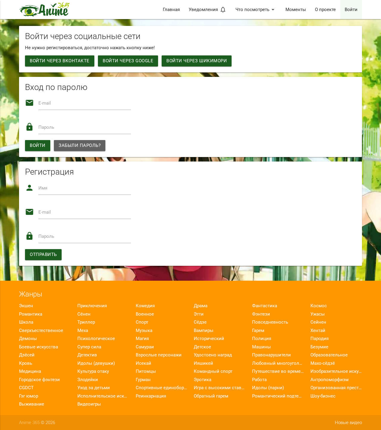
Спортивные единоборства (161, 387)
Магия (142, 338)
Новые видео (348, 422)
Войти (351, 9)
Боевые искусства (38, 347)
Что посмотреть (256, 9)
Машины (261, 347)
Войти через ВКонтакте (60, 60)
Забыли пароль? (80, 145)
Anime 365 (29, 422)
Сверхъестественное (41, 330)
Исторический (209, 338)
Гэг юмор (28, 396)
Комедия (145, 305)
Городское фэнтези (39, 379)
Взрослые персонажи (159, 355)
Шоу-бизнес (322, 396)
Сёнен (83, 314)
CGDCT (26, 387)
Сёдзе (200, 322)
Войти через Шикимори (196, 60)
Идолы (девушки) (96, 363)
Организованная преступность (336, 387)
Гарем (258, 330)
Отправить (43, 254)
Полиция (261, 338)
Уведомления (208, 9)
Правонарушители (271, 355)
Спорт (142, 322)
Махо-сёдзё (322, 363)
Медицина (30, 371)
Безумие (319, 347)
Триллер (86, 322)
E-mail (44, 103)
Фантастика (264, 305)
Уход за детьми (93, 387)
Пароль (46, 127)
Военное (145, 314)
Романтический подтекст (278, 396)
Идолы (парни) (268, 387)
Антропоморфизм (329, 379)
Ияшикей (203, 363)
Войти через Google (128, 60)
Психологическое (96, 338)
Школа (26, 322)
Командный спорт (213, 371)
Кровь (25, 363)
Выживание (31, 404)
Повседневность (270, 322)
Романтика (30, 314)
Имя (42, 188)
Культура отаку (93, 371)
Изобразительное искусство (336, 371)
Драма (200, 305)
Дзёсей (27, 355)
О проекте (325, 9)
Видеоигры (89, 404)
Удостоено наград (213, 355)
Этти (199, 314)
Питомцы (146, 371)
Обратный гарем (211, 396)
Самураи (145, 347)
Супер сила (89, 347)
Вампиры (203, 330)
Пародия (319, 338)
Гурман (143, 379)
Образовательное (329, 355)
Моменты (295, 9)
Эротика (202, 379)
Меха (82, 330)
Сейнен (318, 322)
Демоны (28, 338)
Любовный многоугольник (278, 363)
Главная (171, 9)
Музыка (144, 330)
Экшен (26, 305)
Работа (259, 379)
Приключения (92, 305)
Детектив (87, 355)
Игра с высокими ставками (219, 387)
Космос (318, 305)
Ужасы (317, 314)
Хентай (317, 330)
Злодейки (87, 379)
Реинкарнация (151, 396)
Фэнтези (261, 314)
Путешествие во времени (278, 371)
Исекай (143, 363)
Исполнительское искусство (103, 396)
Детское (202, 347)
